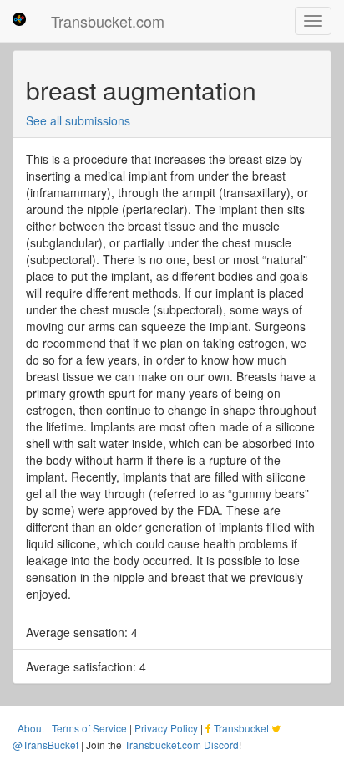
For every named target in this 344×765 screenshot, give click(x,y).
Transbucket (241, 728)
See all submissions (78, 120)
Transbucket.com (107, 21)
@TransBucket (45, 744)
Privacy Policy (166, 728)
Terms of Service (89, 728)
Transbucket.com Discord (181, 744)
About (31, 728)
